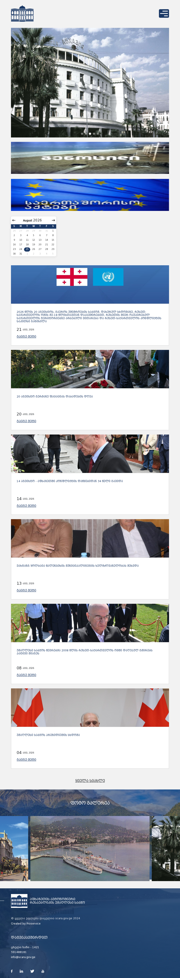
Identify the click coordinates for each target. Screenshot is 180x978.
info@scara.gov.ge (23, 957)
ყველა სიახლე (90, 781)
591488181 (19, 952)
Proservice (34, 923)
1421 (35, 947)
